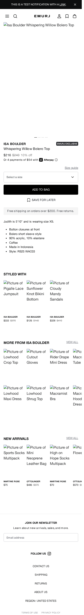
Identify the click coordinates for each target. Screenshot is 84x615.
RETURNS (41, 583)
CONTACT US (41, 566)
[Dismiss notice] (75, 4)
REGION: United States (40, 600)
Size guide (71, 167)
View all (72, 341)
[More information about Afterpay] (56, 159)
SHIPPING (41, 574)
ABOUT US (40, 592)
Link (63, 4)
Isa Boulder (15, 144)
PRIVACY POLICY (50, 612)
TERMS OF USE (30, 612)
